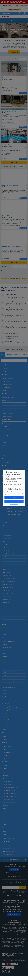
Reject (14, 501)
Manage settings (14, 504)
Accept (14, 497)
